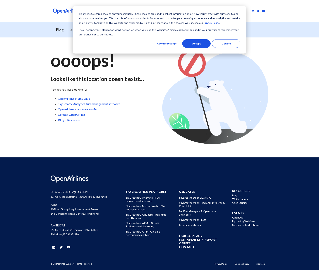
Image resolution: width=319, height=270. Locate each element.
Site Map (260, 263)
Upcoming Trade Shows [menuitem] (246, 224)
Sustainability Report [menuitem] (198, 239)
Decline (226, 43)
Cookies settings (166, 43)
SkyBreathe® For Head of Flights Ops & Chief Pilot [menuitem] (202, 204)
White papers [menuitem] (240, 199)
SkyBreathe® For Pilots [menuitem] (192, 219)
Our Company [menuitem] (191, 236)
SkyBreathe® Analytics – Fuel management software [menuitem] (143, 199)
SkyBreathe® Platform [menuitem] (146, 191)
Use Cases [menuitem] (187, 191)
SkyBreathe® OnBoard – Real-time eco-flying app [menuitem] (146, 216)
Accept (196, 43)
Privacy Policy (211, 22)
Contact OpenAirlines (71, 114)
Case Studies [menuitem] (240, 202)
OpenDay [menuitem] (237, 217)
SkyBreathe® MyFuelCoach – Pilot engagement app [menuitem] (146, 207)
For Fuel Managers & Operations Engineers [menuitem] (197, 213)
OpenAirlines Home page (74, 98)
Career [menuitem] (185, 243)
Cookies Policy (242, 263)
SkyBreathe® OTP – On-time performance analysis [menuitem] (143, 233)
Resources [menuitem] (241, 191)
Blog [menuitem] (234, 195)
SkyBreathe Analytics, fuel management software (89, 104)
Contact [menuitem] (187, 247)
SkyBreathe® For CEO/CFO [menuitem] (195, 197)
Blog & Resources (69, 120)
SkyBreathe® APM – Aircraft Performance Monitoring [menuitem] (142, 224)
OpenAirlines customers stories (78, 109)
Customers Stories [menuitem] (190, 224)
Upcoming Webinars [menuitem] (243, 221)
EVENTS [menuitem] (238, 213)
